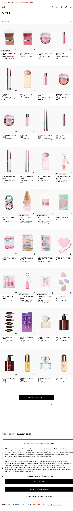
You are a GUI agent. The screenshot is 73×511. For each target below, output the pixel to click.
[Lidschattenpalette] (45, 242)
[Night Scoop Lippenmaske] (45, 202)
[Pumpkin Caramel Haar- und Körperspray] (27, 363)
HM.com (4, 434)
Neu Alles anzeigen (23, 434)
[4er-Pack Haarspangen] (27, 242)
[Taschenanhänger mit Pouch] (64, 242)
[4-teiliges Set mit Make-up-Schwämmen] (64, 281)
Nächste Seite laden (36, 397)
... (41, 404)
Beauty (12, 434)
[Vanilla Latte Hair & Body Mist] (64, 363)
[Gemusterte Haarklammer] (64, 202)
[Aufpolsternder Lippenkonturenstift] (9, 79)
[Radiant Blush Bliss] (45, 38)
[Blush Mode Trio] (27, 38)
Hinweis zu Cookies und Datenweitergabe (39, 476)
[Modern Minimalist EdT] (45, 363)
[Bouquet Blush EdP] (45, 161)
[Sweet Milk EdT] (45, 322)
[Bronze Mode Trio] (9, 38)
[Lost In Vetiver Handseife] (9, 363)
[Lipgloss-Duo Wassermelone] (45, 281)
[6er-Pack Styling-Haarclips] (9, 322)
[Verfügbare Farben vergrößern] (39, 59)
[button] (5, 51)
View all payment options (55, 505)
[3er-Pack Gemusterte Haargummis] (9, 202)
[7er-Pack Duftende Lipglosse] (9, 281)
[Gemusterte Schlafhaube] (9, 242)
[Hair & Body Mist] (27, 202)
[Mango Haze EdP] (27, 79)
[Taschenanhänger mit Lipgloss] (64, 161)
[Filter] (70, 21)
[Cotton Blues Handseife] (64, 322)
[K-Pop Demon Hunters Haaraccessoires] (27, 322)
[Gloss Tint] (64, 38)
